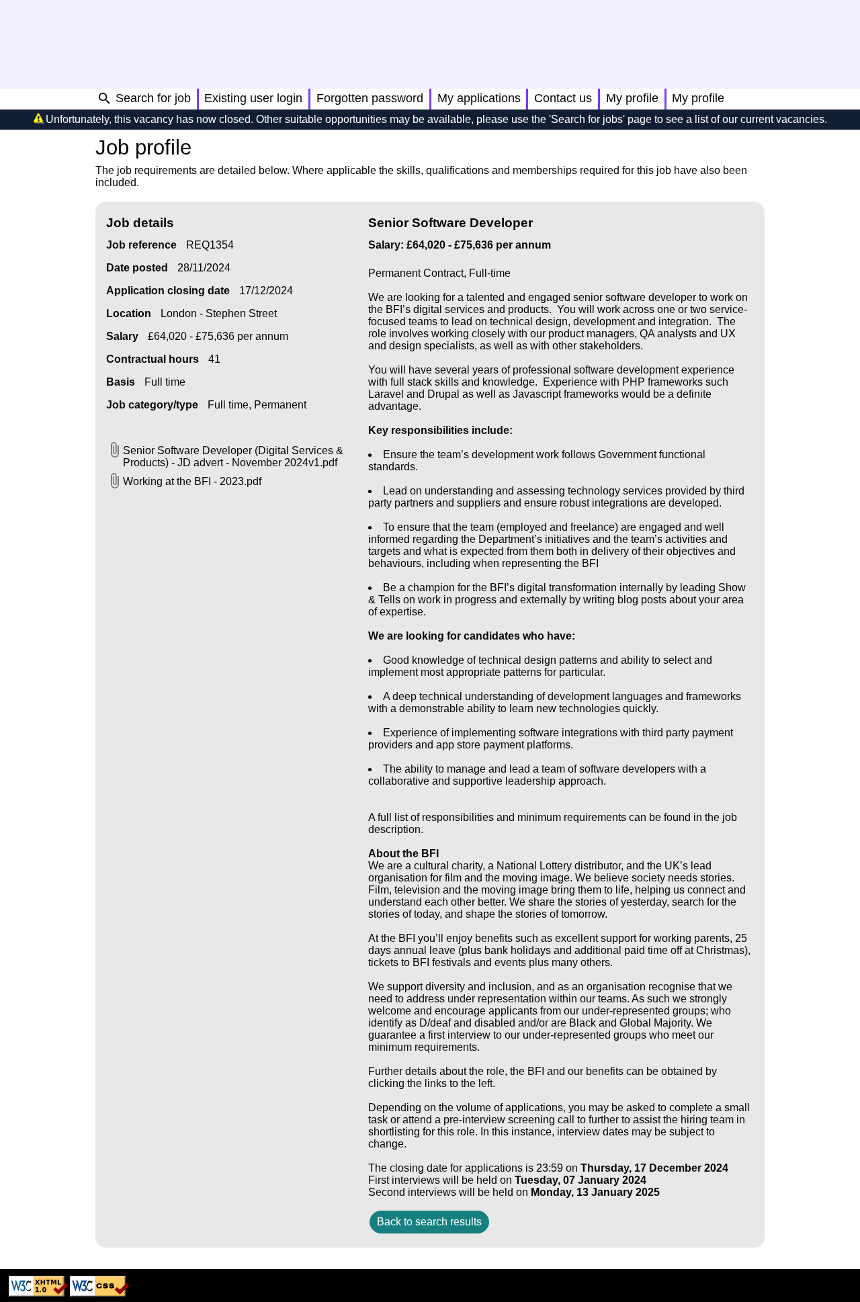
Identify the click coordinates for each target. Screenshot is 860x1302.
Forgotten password (369, 98)
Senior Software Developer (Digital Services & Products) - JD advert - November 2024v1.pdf (233, 456)
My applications (479, 98)
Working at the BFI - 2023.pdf (192, 481)
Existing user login (253, 98)
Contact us (563, 98)
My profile (632, 98)
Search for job (153, 98)
